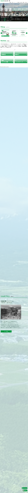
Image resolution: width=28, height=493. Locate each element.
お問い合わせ (26, 2)
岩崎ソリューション (14, 2)
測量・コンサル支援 (4, 61)
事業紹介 (10, 2)
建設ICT (17, 54)
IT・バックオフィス (19, 61)
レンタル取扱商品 (18, 2)
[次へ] (26, 33)
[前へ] (1, 33)
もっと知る (6, 331)
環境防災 (3, 54)
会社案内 (21, 2)
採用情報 (23, 2)
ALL (11, 17)
